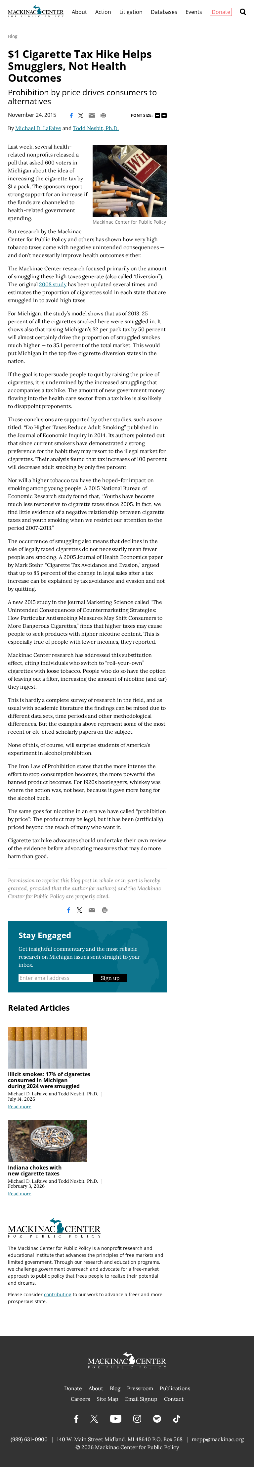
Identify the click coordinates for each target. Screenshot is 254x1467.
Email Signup (141, 1399)
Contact (174, 1399)
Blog (13, 36)
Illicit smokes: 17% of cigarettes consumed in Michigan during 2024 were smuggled (49, 1080)
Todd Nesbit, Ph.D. (96, 128)
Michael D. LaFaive (38, 128)
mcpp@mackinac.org (218, 1439)
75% (157, 115)
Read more (19, 1107)
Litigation (131, 12)
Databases (164, 12)
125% (164, 115)
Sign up (110, 978)
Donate (221, 12)
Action (103, 12)
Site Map (107, 1399)
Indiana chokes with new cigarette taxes (35, 1170)
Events (194, 12)
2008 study (52, 284)
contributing (57, 1294)
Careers (80, 1399)
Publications (175, 1388)
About (79, 12)
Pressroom (140, 1388)
